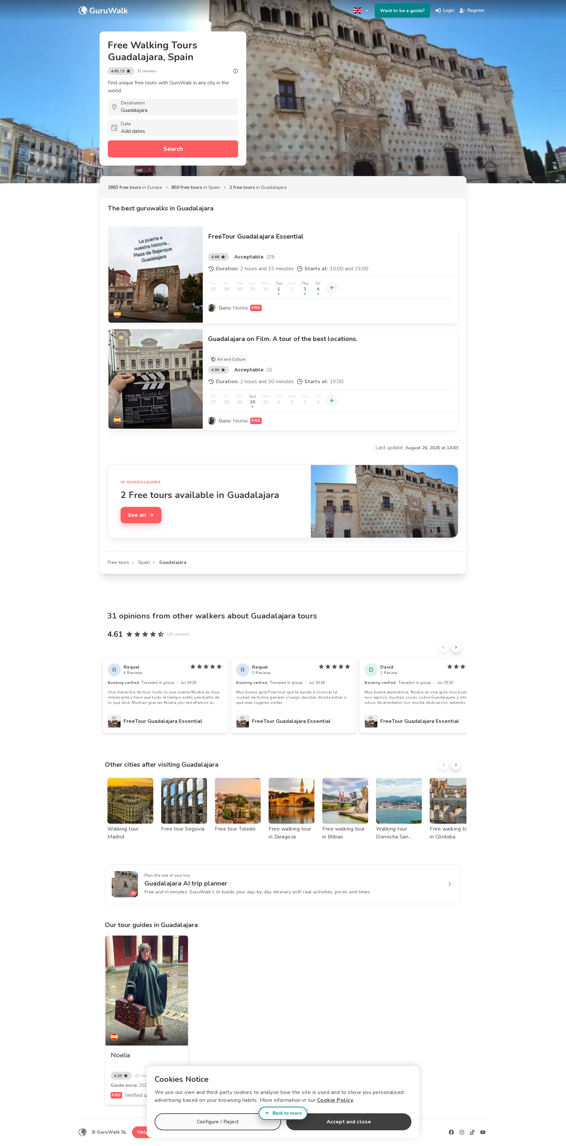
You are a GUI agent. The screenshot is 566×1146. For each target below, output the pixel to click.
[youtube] (482, 1132)
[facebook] (451, 1132)
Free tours (118, 562)
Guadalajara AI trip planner (185, 883)
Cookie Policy (335, 1100)
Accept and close (349, 1121)
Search (173, 149)
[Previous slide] (443, 647)
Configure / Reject (218, 1121)
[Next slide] (456, 647)
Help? (144, 1132)
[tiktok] (472, 1132)
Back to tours (287, 1113)
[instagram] (461, 1132)
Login (448, 10)
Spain (144, 562)
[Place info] (235, 71)
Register (476, 10)
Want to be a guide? (402, 11)
